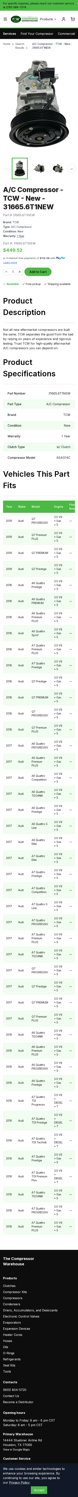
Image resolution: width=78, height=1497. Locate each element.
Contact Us (11, 1396)
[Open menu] (5, 19)
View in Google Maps (16, 1449)
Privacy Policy (19, 1482)
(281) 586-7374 (16, 7)
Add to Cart (38, 272)
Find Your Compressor (37, 34)
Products (46, 19)
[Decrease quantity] (6, 272)
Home (6, 43)
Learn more (10, 262)
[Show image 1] (20, 168)
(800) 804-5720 (14, 1390)
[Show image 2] (39, 168)
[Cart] (72, 19)
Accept (39, 1490)
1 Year (20, 236)
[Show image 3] (58, 168)
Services (9, 34)
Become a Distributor (18, 1402)
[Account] (63, 19)
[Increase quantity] (20, 272)
